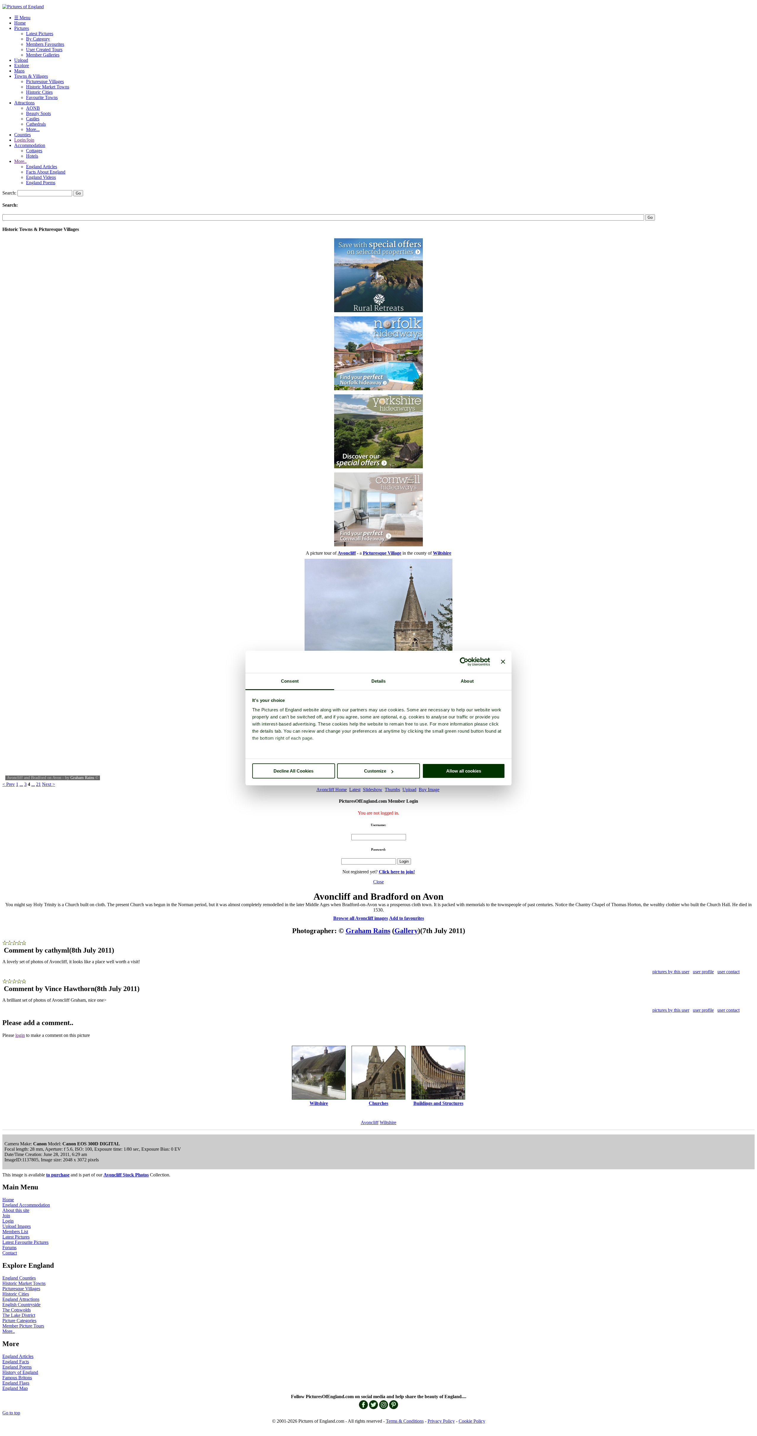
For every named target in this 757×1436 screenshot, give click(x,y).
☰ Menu (22, 17)
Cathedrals (36, 124)
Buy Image (429, 789)
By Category (38, 38)
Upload (21, 60)
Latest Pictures (39, 33)
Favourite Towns (42, 97)
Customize (375, 770)
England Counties (19, 1277)
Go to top (11, 1412)
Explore (21, 65)
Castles (32, 118)
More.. (20, 161)
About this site (15, 1210)
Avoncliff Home (331, 789)
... (21, 784)
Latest (354, 789)
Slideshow (372, 789)
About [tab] (467, 681)
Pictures (21, 28)
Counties (22, 134)
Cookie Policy (472, 1421)
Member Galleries (42, 54)
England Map (15, 1388)
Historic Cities (39, 92)
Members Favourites (45, 44)
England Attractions (20, 1299)
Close (378, 881)
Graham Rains (82, 778)
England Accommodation (26, 1204)
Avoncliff (369, 1122)
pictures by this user (670, 971)
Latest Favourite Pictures (25, 1242)
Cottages (34, 150)
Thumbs (392, 789)
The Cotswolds (16, 1309)
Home (20, 22)
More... (33, 129)
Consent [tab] (290, 681)
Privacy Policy (441, 1421)
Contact (9, 1252)
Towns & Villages (31, 76)
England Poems (40, 182)
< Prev (8, 784)
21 (38, 784)
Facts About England (45, 171)
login (20, 1035)
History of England (20, 1372)
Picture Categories (19, 1320)
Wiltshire (388, 1122)
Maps (19, 70)
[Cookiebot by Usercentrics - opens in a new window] (464, 661)
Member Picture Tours (23, 1325)
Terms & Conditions (405, 1421)
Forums (9, 1247)
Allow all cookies (463, 770)
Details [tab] (378, 681)
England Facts (15, 1361)
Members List (15, 1231)
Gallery (406, 931)
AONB (33, 108)
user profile (703, 971)
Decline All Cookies (293, 770)
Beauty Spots (38, 113)
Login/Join (24, 140)
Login (8, 1220)
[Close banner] (503, 662)
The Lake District (18, 1315)
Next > (48, 784)
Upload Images (16, 1226)
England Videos (41, 177)
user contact (728, 971)
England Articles (41, 166)
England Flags (15, 1382)
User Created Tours (44, 49)
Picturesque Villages (45, 81)
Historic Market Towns (47, 86)
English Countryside (21, 1304)
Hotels (32, 155)
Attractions (24, 102)
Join (6, 1215)
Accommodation (29, 145)
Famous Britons (17, 1377)
